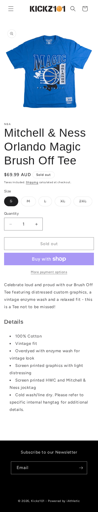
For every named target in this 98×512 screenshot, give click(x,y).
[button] (11, 9)
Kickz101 (38, 501)
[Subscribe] (81, 467)
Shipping (32, 182)
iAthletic (73, 501)
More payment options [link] (49, 272)
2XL (85, 202)
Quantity (11, 213)
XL (65, 202)
